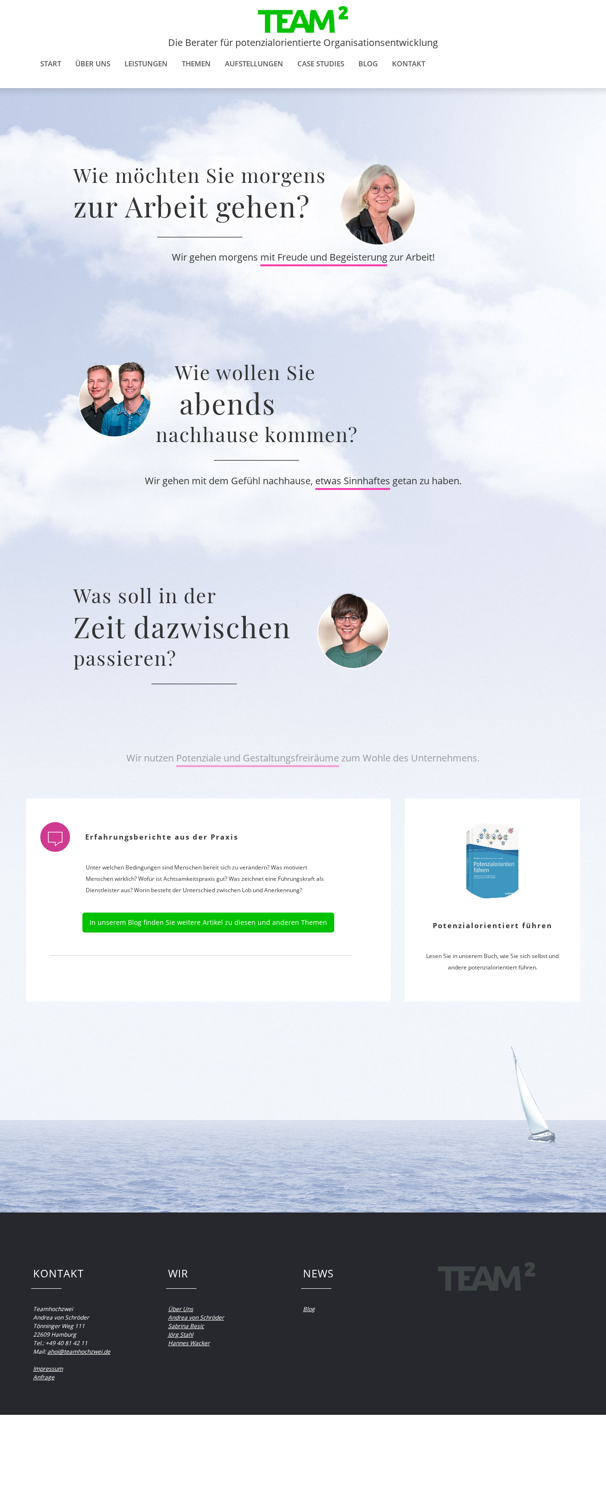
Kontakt (408, 63)
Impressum (48, 1369)
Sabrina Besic (186, 1326)
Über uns (92, 63)
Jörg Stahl (180, 1334)
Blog (368, 63)
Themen (196, 63)
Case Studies (320, 63)
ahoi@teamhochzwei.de (78, 1352)
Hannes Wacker (189, 1343)
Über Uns (180, 1309)
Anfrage (43, 1377)
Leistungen (146, 63)
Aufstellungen (254, 63)
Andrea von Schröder (196, 1317)
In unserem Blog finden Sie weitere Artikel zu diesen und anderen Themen (208, 922)
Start (50, 63)
